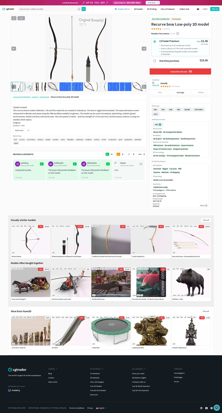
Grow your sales (138, 373)
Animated (157, 168)
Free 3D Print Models (98, 390)
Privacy (90, 408)
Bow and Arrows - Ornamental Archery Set (186, 256)
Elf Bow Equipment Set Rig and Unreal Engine (66, 256)
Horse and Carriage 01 (19, 299)
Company (51, 369)
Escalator (55, 348)
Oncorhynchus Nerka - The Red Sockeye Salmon (148, 299)
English (100, 408)
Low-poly (173, 168)
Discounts (94, 394)
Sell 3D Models (137, 369)
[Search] (84, 9)
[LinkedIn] (201, 408)
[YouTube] (207, 408)
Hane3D (163, 83)
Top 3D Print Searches (140, 390)
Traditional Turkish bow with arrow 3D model (107, 256)
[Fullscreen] (13, 18)
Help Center (52, 382)
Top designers (179, 373)
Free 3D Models (96, 386)
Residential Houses (98, 299)
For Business (95, 373)
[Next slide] (144, 49)
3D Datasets (94, 378)
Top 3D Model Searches (141, 386)
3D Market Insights (139, 378)
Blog (50, 373)
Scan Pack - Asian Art (18, 348)
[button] (79, 9)
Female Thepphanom (179, 348)
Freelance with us (138, 382)
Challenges (178, 377)
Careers (51, 378)
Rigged (165, 168)
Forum (176, 381)
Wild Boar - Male (177, 299)
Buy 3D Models (95, 369)
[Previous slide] (13, 49)
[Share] (201, 100)
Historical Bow (16, 256)
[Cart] (198, 9)
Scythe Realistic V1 (138, 256)
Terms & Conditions (76, 408)
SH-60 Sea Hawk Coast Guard (61, 299)
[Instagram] (212, 408)
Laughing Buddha (138, 348)
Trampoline (96, 348)
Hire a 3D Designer (97, 382)
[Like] (160, 100)
